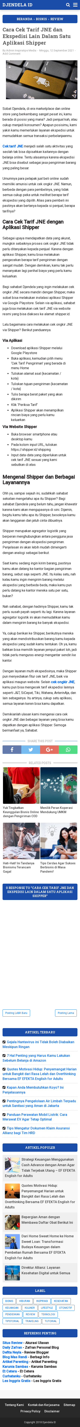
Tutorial (51, 1321)
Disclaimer (52, 1411)
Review (30, 1314)
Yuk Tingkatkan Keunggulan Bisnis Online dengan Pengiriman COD (21, 812)
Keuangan (12, 1307)
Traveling (32, 1321)
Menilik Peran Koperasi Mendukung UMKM (56, 810)
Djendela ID (17, 4)
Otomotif (65, 1307)
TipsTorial (12, 1321)
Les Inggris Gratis (17, 1381)
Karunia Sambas (15, 1367)
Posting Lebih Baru (16, 1013)
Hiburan (24, 1301)
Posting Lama (66, 1013)
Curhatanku (11, 1376)
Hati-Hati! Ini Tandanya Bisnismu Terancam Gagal (18, 867)
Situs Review (12, 1343)
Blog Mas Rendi (15, 1357)
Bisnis (9, 1301)
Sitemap (69, 1405)
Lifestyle (47, 1307)
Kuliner (30, 1307)
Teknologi (48, 1314)
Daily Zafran (12, 1347)
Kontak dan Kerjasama (44, 1405)
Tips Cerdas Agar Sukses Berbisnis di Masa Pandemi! (58, 867)
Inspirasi (42, 1301)
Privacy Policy (30, 1411)
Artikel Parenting (15, 1362)
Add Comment (11, 53)
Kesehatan (61, 1301)
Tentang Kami (14, 1405)
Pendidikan (12, 1314)
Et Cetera (10, 1371)
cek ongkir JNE (62, 682)
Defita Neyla (12, 1352)
